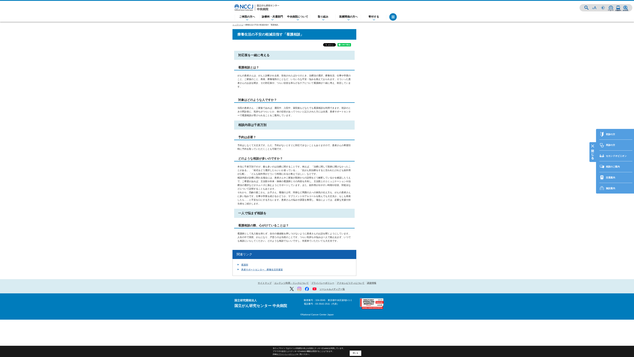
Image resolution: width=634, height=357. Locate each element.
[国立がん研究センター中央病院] (256, 7)
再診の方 (610, 145)
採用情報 (625, 7)
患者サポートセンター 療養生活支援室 (262, 269)
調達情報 (371, 283)
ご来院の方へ (247, 16)
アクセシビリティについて (351, 283)
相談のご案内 (613, 166)
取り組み (323, 16)
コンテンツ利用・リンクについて (291, 283)
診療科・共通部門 (272, 16)
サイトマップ (265, 283)
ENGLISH (611, 7)
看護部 (244, 264)
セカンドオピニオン (616, 156)
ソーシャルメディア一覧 (332, 289)
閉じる (355, 353)
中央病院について (297, 16)
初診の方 (610, 134)
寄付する (374, 16)
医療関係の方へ (348, 16)
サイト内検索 (586, 7)
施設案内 (610, 188)
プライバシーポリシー (322, 283)
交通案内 (618, 7)
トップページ (237, 25)
